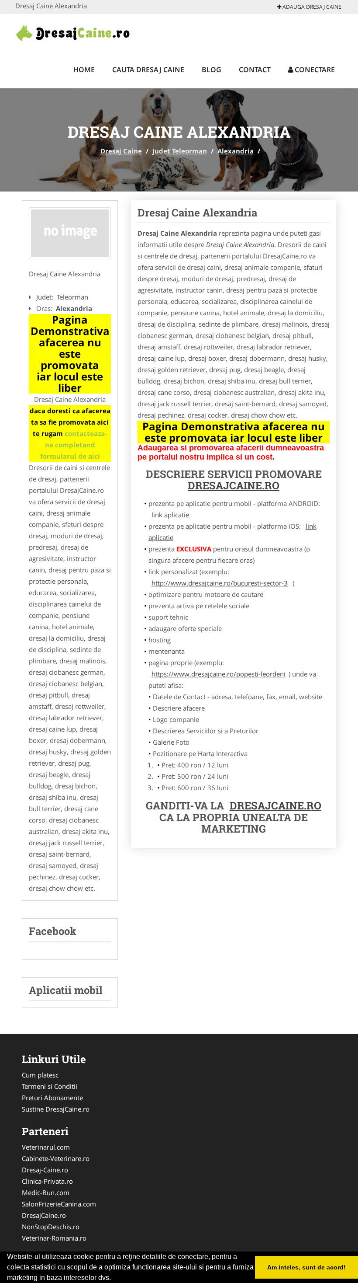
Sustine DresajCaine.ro (56, 1109)
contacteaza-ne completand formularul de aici (73, 444)
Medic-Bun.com (45, 1192)
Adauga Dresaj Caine (311, 6)
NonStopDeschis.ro (50, 1226)
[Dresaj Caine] (72, 31)
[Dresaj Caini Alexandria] (70, 233)
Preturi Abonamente (52, 1097)
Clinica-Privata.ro (47, 1181)
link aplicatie (170, 514)
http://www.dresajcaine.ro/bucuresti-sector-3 (219, 583)
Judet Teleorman (179, 150)
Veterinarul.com (46, 1147)
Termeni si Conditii (49, 1086)
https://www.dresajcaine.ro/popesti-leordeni (218, 673)
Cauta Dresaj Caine (148, 69)
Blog (211, 69)
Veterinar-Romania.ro (54, 1238)
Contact (255, 69)
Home (84, 69)
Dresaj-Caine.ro (45, 1169)
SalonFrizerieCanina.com (59, 1203)
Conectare (314, 69)
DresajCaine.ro (44, 1215)
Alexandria (235, 150)
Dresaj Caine (121, 150)
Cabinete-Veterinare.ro (56, 1158)
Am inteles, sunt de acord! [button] (306, 1267)
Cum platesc (40, 1074)
